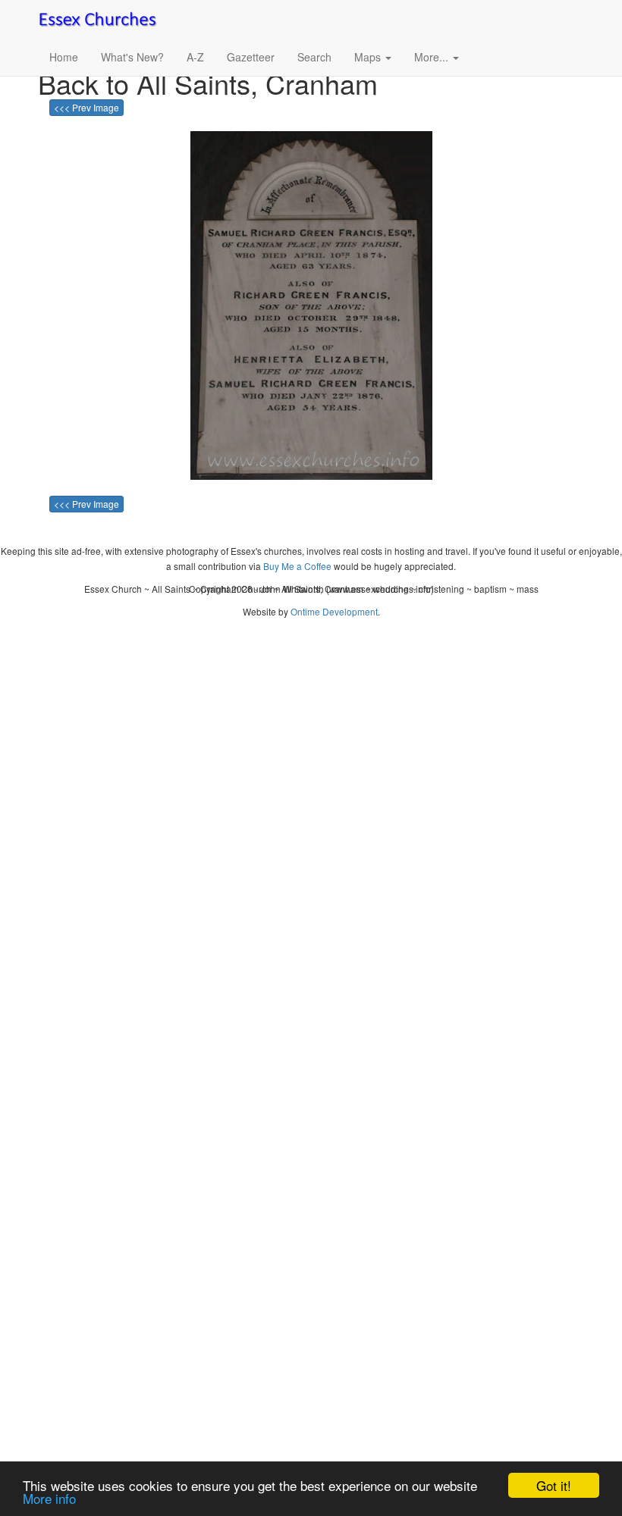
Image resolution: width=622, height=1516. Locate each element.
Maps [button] (369, 56)
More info (49, 1498)
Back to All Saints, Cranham (208, 83)
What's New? (132, 56)
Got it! (553, 1485)
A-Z (195, 56)
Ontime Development (334, 611)
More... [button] (432, 56)
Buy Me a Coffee (297, 565)
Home (63, 56)
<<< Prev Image (86, 107)
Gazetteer (251, 56)
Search (314, 56)
